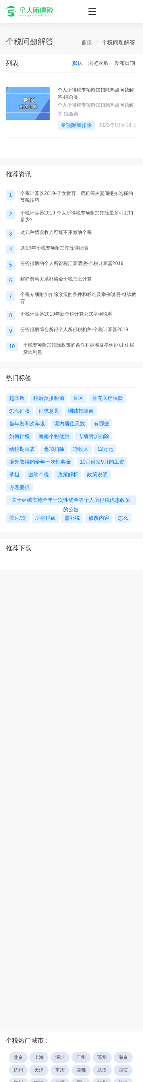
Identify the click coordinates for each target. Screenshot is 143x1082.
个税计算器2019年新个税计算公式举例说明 (66, 314)
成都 (81, 1070)
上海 (39, 1057)
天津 (39, 1070)
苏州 (102, 1057)
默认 (77, 63)
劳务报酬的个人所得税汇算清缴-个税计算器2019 (72, 263)
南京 (123, 1057)
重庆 (60, 1070)
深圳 (60, 1057)
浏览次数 (98, 63)
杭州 (18, 1070)
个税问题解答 (118, 42)
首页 (86, 42)
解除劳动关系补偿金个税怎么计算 (56, 279)
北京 (18, 1057)
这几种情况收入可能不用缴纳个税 (56, 232)
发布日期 (124, 63)
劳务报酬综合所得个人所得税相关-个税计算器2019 (74, 329)
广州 (81, 1057)
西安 (123, 1070)
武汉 (102, 1070)
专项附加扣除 (76, 125)
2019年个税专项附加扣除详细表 (54, 248)
